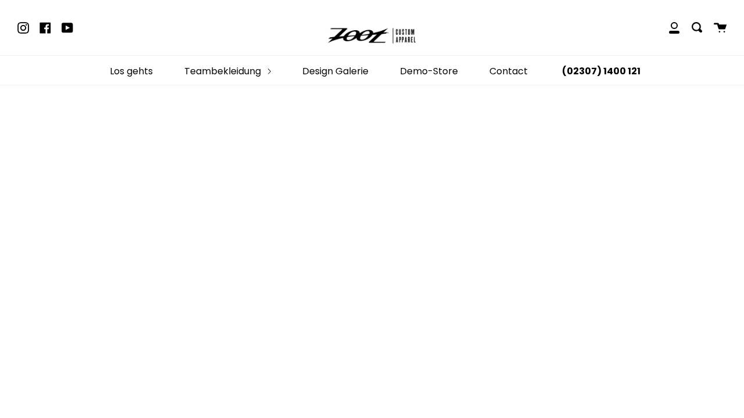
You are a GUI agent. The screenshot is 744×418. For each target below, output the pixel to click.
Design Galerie (335, 71)
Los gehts (131, 71)
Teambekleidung (223, 71)
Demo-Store (429, 71)
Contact (508, 71)
